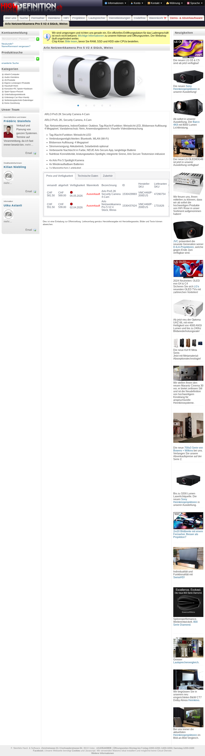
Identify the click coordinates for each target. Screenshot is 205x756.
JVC (175, 241)
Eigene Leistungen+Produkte (17, 83)
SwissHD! (179, 577)
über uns (10, 18)
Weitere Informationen (102, 753)
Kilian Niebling (15, 167)
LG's (196, 286)
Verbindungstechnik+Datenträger (18, 100)
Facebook (38, 750)
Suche (24, 18)
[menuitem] (115, 3)
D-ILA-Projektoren (183, 247)
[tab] (59, 176)
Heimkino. (194, 700)
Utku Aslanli (13, 205)
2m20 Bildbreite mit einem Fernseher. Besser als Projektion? (188, 534)
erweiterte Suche (10, 63)
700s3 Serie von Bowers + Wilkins (188, 449)
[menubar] (153, 3)
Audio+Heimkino (11, 77)
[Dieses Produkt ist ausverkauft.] (71, 193)
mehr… (29, 144)
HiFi (66, 18)
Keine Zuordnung (12, 103)
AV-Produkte (9, 80)
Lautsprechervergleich (186, 662)
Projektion (78, 18)
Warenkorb (156, 18)
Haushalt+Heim (11, 86)
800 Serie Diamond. (185, 623)
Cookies (76, 750)
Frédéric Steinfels (17, 121)
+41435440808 (103, 748)
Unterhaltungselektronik (14, 95)
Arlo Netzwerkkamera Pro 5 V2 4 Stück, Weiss (36, 23)
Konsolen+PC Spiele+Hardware (18, 89)
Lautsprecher (97, 18)
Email (28, 153)
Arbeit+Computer (11, 74)
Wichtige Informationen (91, 35)
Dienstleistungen (119, 18)
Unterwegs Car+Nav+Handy (16, 97)
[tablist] (106, 194)
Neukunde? (7, 43)
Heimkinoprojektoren (185, 735)
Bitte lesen (71, 41)
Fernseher (38, 18)
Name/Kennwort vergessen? (16, 46)
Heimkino (54, 18)
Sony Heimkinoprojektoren (185, 87)
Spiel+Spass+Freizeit (13, 92)
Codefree (140, 18)
